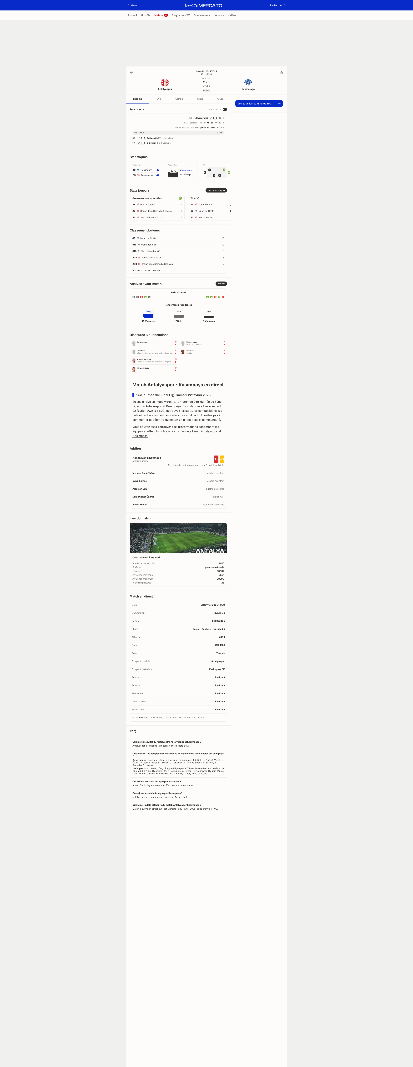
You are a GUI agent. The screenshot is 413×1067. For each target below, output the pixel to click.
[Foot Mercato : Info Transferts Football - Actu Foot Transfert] (203, 5)
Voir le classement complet (146, 270)
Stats (200, 98)
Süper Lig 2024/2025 (206, 71)
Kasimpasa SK (217, 669)
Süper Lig (219, 612)
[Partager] (281, 73)
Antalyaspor (209, 431)
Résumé (137, 98)
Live (158, 98)
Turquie (220, 653)
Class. (220, 98)
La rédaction (142, 717)
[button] (132, 5)
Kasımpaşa (140, 435)
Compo (179, 98)
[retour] (132, 73)
